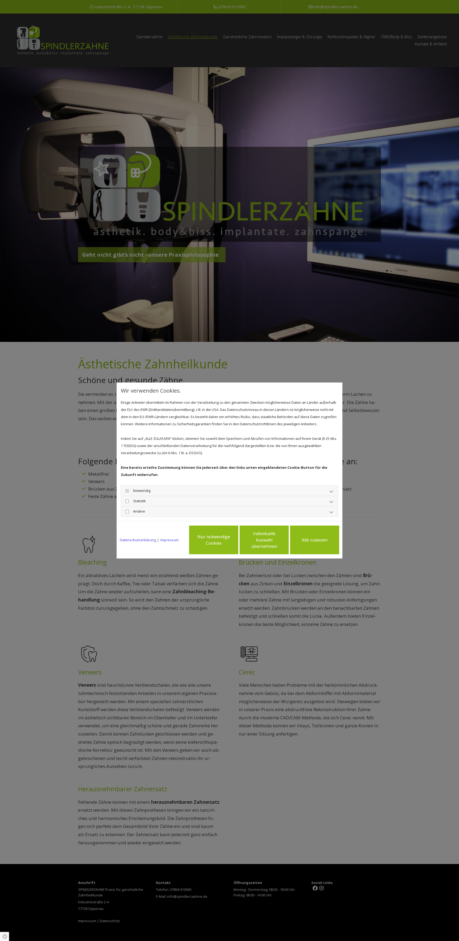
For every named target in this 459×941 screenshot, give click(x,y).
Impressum (169, 540)
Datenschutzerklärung (138, 540)
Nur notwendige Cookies (213, 540)
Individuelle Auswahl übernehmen (264, 540)
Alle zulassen (315, 540)
